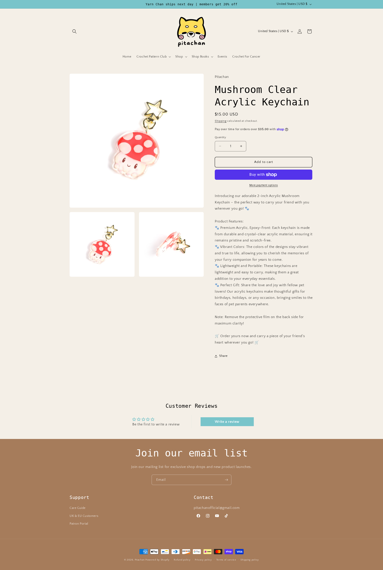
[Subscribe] (226, 480)
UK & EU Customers (84, 516)
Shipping (221, 121)
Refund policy (182, 559)
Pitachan (140, 559)
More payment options (263, 185)
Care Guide (78, 508)
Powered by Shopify (157, 559)
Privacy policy (203, 559)
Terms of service (226, 559)
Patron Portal (79, 524)
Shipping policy (249, 559)
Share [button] (223, 356)
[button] (74, 31)
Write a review (227, 422)
